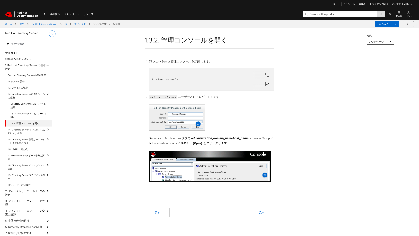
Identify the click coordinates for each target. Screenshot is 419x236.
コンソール (349, 4)
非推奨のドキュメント (18, 59)
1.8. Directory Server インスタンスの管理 (26, 167)
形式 (369, 35)
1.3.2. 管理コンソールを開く (24, 123)
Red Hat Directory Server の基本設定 (27, 75)
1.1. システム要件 (16, 81)
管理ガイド (80, 23)
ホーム (8, 23)
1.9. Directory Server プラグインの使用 (26, 177)
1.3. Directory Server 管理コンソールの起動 (26, 95)
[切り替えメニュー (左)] (52, 33)
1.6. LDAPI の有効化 (18, 149)
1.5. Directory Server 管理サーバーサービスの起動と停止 (26, 141)
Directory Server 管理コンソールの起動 (28, 105)
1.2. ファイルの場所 (18, 87)
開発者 (362, 4)
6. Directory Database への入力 (23, 227)
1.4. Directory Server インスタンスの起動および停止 (26, 131)
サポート (334, 4)
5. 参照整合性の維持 (17, 220)
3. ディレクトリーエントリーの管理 (25, 202)
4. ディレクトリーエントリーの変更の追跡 (25, 212)
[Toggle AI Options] (395, 24)
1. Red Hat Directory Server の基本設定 (25, 67)
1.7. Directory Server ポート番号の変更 (26, 157)
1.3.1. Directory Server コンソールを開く (28, 115)
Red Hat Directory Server (44, 23)
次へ (261, 212)
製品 (22, 23)
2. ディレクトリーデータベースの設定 (25, 193)
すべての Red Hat (401, 4)
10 (66, 23)
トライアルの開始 (379, 4)
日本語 (399, 16)
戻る (157, 212)
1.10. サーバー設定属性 (19, 185)
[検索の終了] (390, 14)
